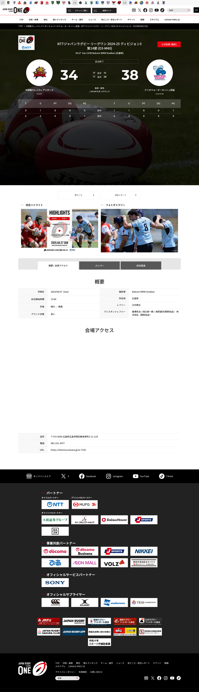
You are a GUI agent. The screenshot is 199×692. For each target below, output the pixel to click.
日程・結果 (33, 19)
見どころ (78, 195)
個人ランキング (59, 19)
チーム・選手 (77, 19)
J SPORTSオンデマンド (99, 91)
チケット (131, 19)
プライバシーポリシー (65, 671)
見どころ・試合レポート (111, 19)
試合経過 (141, 265)
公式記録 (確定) (169, 44)
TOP (21, 19)
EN (196, 10)
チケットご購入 (81, 10)
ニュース (92, 19)
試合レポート (120, 195)
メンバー (99, 265)
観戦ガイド (107, 10)
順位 (46, 19)
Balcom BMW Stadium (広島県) (108, 53)
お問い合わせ (96, 671)
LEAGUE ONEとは (172, 19)
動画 (142, 19)
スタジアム (154, 19)
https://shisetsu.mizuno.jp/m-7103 (68, 449)
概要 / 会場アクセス (58, 265)
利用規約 (83, 671)
